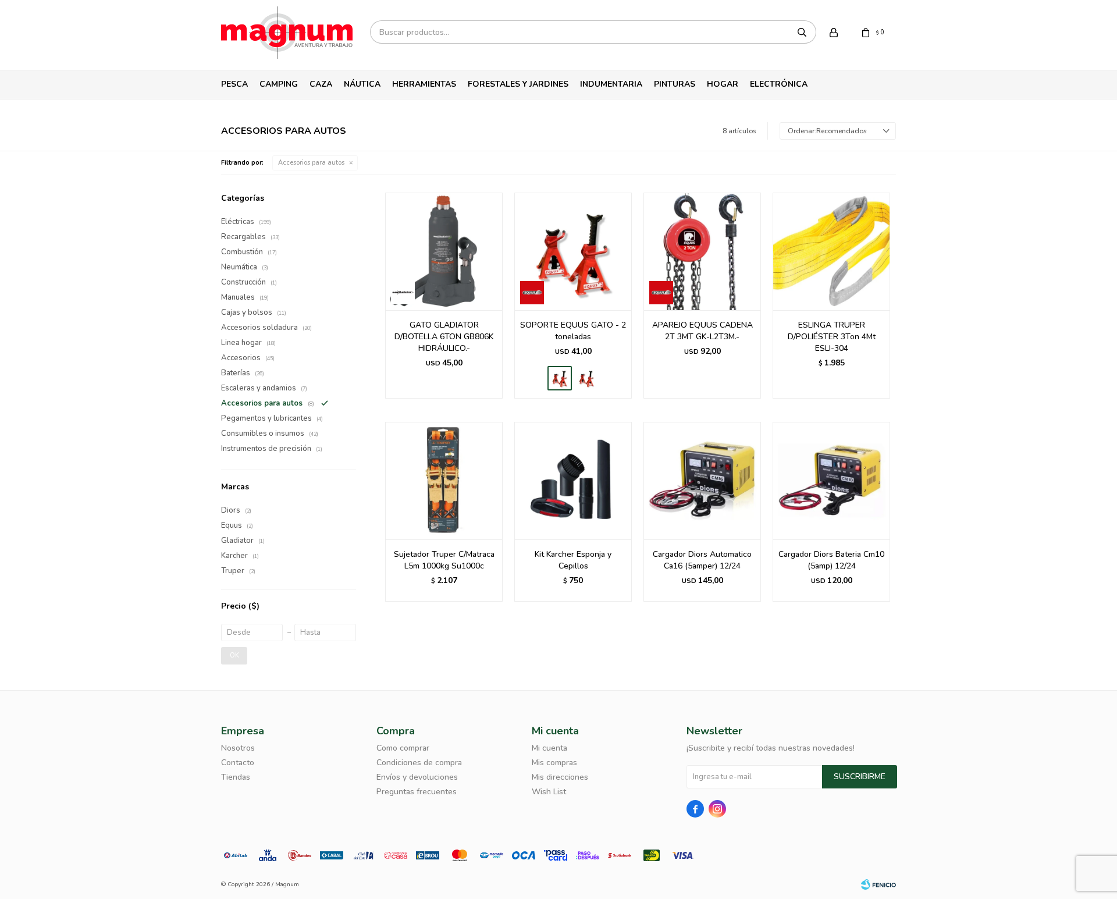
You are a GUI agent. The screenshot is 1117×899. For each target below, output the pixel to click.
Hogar (722, 84)
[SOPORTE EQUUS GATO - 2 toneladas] (573, 251)
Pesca (234, 84)
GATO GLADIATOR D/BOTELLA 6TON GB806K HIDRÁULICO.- (443, 336)
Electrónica (778, 84)
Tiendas (235, 777)
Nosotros (238, 748)
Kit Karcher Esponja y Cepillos (573, 560)
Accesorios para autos (311, 162)
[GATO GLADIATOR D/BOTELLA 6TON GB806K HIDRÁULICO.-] (444, 251)
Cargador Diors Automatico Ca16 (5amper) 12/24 (702, 560)
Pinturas (674, 84)
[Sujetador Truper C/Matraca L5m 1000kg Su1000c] (444, 480)
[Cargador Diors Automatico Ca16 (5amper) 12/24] (702, 480)
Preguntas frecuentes (416, 791)
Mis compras (554, 762)
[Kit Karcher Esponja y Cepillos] (573, 480)
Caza (321, 84)
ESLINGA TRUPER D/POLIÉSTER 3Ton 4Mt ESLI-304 (832, 336)
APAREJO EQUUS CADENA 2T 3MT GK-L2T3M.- (702, 330)
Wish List (549, 791)
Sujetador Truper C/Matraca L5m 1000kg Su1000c (444, 560)
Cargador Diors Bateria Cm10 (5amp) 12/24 (831, 560)
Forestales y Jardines (518, 84)
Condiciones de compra (419, 762)
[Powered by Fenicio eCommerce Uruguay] (878, 884)
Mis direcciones (560, 777)
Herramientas (424, 84)
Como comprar (402, 748)
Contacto (237, 762)
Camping (278, 84)
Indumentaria (611, 84)
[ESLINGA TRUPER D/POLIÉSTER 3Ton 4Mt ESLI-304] (831, 251)
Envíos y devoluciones (417, 777)
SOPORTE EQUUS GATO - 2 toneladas (573, 330)
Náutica (362, 84)
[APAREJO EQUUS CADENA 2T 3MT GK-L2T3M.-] (702, 251)
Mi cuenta (549, 748)
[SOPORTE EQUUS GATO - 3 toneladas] (586, 378)
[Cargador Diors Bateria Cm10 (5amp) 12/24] (831, 480)
